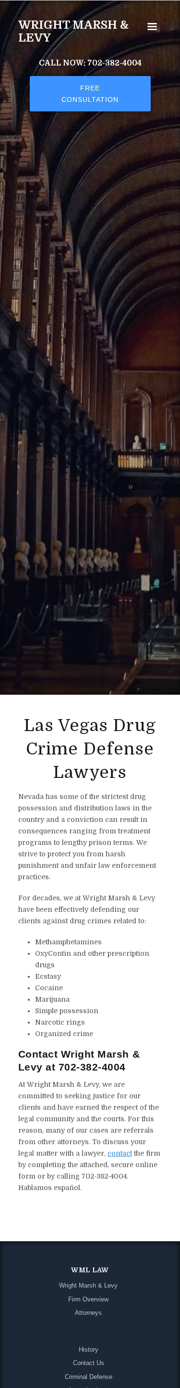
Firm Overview (88, 1299)
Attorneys (88, 1313)
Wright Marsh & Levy (73, 31)
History (88, 1349)
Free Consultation (90, 93)
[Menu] (151, 27)
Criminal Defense (88, 1377)
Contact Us (88, 1363)
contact (120, 1153)
